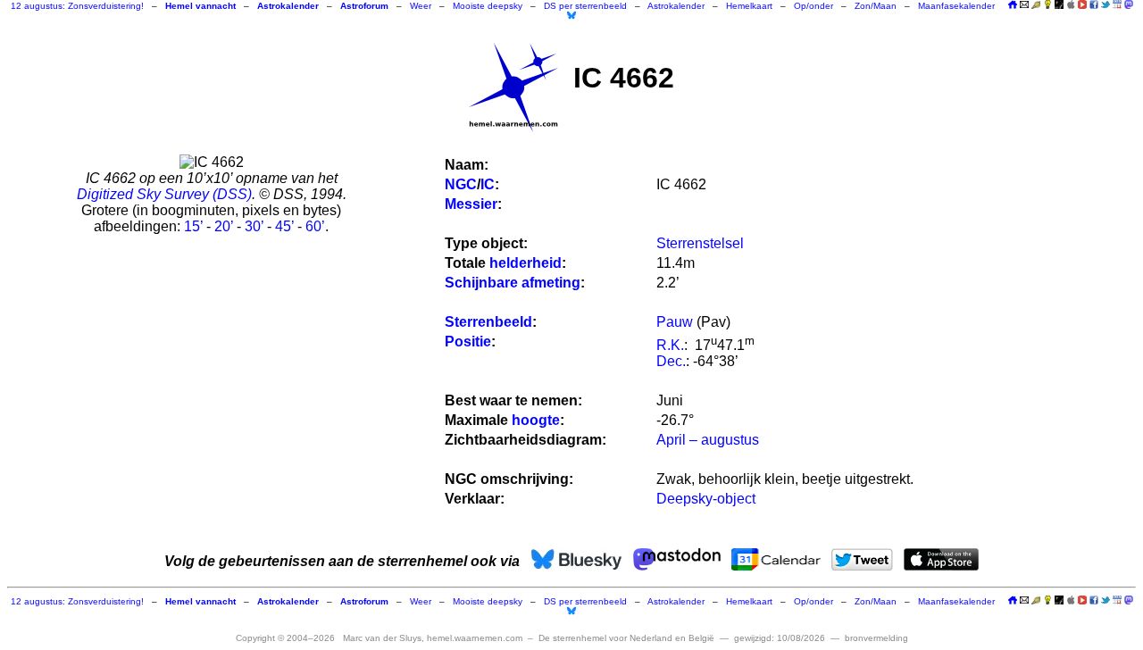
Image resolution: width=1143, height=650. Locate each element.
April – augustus (707, 439)
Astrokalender (676, 6)
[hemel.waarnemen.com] (513, 87)
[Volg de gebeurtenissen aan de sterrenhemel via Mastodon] (1128, 4)
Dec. (671, 361)
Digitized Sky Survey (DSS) (164, 194)
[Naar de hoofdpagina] (1012, 6)
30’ (254, 226)
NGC (461, 184)
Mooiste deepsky (487, 6)
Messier (471, 204)
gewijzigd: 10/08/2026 (779, 638)
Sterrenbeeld (488, 321)
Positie (468, 341)
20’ (223, 226)
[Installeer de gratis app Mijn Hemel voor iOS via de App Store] (1070, 4)
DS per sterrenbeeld (585, 6)
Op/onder (813, 6)
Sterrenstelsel (700, 243)
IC (487, 184)
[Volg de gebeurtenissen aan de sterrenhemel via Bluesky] (571, 15)
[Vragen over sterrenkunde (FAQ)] (1047, 6)
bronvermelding (876, 638)
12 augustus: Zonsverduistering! (77, 6)
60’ (315, 226)
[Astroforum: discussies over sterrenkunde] (1059, 6)
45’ (284, 226)
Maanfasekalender (956, 6)
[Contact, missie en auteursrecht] (1024, 6)
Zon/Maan (876, 6)
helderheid (525, 263)
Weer (420, 6)
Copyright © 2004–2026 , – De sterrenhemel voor (475, 638)
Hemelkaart (749, 6)
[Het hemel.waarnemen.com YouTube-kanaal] (1082, 4)
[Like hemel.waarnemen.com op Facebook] (1093, 4)
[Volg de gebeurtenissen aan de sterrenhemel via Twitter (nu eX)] (1105, 4)
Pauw (674, 321)
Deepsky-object (705, 498)
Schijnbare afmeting (512, 282)
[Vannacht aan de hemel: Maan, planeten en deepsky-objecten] (1035, 6)
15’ (193, 226)
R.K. (670, 345)
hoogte (536, 420)
